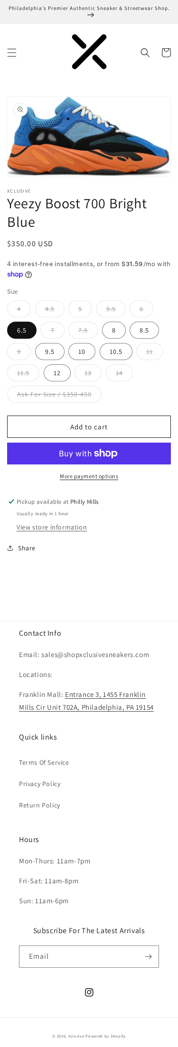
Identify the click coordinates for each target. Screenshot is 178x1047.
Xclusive (76, 1035)
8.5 (149, 332)
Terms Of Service (44, 762)
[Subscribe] (148, 956)
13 (93, 374)
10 (86, 353)
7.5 (88, 332)
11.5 (28, 374)
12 (62, 374)
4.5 (55, 310)
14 (124, 374)
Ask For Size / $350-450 (59, 396)
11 (154, 353)
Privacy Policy (39, 783)
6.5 (27, 332)
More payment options (89, 476)
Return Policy (39, 805)
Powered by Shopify (105, 1035)
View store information (52, 527)
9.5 (55, 353)
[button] (11, 52)
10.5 (121, 353)
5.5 (116, 310)
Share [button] (27, 548)
